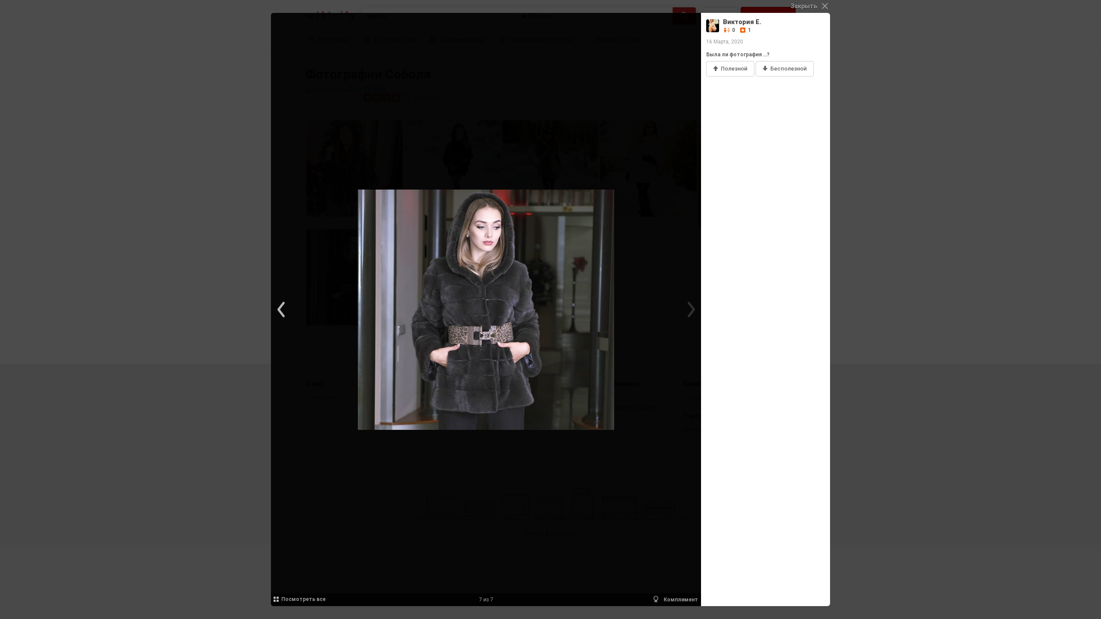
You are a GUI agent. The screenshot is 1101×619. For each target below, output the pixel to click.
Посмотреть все (303, 599)
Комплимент (680, 600)
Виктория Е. (742, 22)
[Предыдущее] (281, 309)
